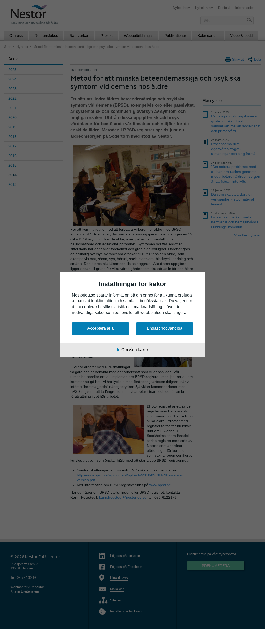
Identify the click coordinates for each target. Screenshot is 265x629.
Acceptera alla (100, 328)
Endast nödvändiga (164, 328)
